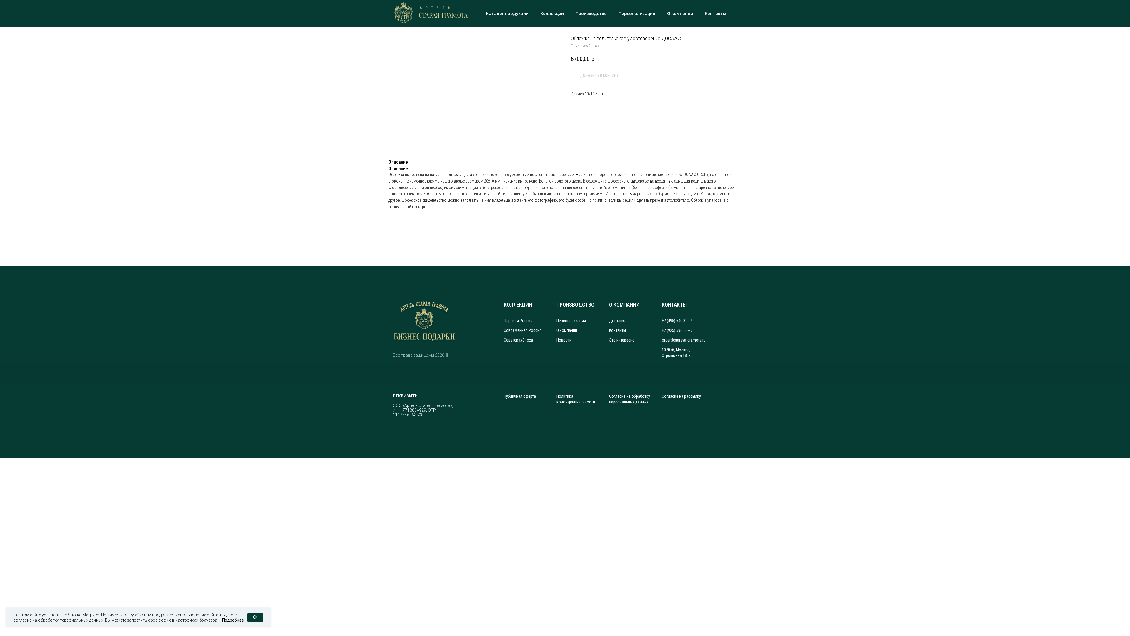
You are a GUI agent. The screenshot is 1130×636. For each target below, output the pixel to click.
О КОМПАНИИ (624, 305)
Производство (591, 13)
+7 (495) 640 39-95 (677, 320)
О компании (680, 13)
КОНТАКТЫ (674, 305)
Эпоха (527, 340)
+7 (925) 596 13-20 (677, 330)
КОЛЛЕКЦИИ (518, 305)
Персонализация (637, 13)
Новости (563, 340)
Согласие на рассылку (681, 396)
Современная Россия (522, 330)
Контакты (715, 13)
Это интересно (622, 340)
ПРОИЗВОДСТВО (575, 305)
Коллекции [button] (552, 13)
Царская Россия (518, 320)
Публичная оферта (520, 396)
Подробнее (233, 620)
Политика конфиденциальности (575, 399)
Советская (513, 340)
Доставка (618, 320)
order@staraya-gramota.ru (684, 340)
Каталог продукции (507, 13)
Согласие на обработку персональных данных (629, 399)
